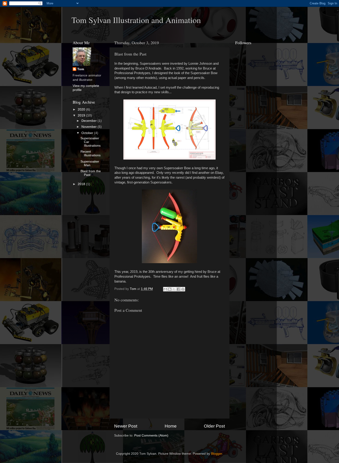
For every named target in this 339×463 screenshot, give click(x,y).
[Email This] (165, 289)
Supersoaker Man (89, 163)
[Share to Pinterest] (183, 289)
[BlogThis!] (169, 289)
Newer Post (125, 426)
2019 (82, 115)
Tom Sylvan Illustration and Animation (136, 19)
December (89, 120)
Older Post (214, 426)
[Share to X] (174, 289)
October (87, 133)
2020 (82, 109)
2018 (82, 184)
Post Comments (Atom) (151, 435)
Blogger (216, 453)
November (89, 126)
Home (171, 426)
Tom (80, 69)
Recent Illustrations (90, 153)
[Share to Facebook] (178, 289)
